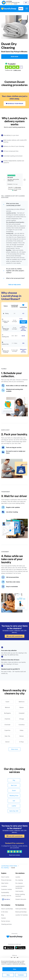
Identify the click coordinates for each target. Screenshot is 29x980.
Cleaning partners (6, 924)
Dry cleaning (5, 867)
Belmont (7, 707)
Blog (2, 915)
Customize (21, 975)
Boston (22, 707)
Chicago (21, 719)
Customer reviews (6, 889)
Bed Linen (14, 785)
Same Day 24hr (13, 811)
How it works (5, 877)
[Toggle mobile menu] (27, 8)
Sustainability (5, 892)
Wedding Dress (14, 795)
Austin (7, 701)
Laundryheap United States (9, 866)
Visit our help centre (14, 284)
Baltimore (21, 701)
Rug (14, 780)
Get (26, 2)
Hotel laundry (19, 891)
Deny (8, 975)
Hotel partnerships (20, 908)
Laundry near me (6, 895)
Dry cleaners (19, 883)
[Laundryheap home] (8, 9)
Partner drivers (5, 921)
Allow (14, 969)
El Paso (21, 742)
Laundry (17, 877)
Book (20, 8)
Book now (14, 56)
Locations (4, 886)
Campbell (21, 713)
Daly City (7, 736)
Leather (14, 806)
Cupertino (7, 730)
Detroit (7, 742)
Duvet (14, 790)
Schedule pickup (23, 322)
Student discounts (20, 899)
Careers (3, 918)
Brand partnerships (21, 912)
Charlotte (7, 719)
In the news (4, 912)
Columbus (22, 724)
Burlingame (7, 713)
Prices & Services (6, 880)
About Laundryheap (7, 908)
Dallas (21, 730)
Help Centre (4, 883)
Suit (14, 800)
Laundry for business (21, 915)
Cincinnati (7, 724)
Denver (21, 736)
